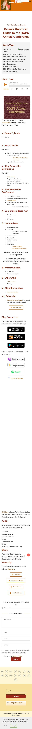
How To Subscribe (17, 593)
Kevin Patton (6, 123)
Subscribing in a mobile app (14, 300)
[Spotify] (6, 675)
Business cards (11, 200)
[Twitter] (6, 671)
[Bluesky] (16, 679)
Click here (5, 512)
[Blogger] (24, 675)
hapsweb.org (10, 177)
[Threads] (29, 675)
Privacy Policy (17, 656)
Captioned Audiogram (17, 580)
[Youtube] (29, 671)
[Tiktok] (20, 675)
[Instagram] (11, 671)
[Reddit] (11, 675)
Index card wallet (17, 246)
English (19, 1)
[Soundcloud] (2, 675)
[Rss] (15, 675)
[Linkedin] (20, 671)
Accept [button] (13, 726)
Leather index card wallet (19, 248)
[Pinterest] (15, 671)
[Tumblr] (24, 671)
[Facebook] (2, 671)
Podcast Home (17, 307)
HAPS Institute (11, 282)
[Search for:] (16, 691)
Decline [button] (6, 726)
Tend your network (12, 292)
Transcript (17, 574)
